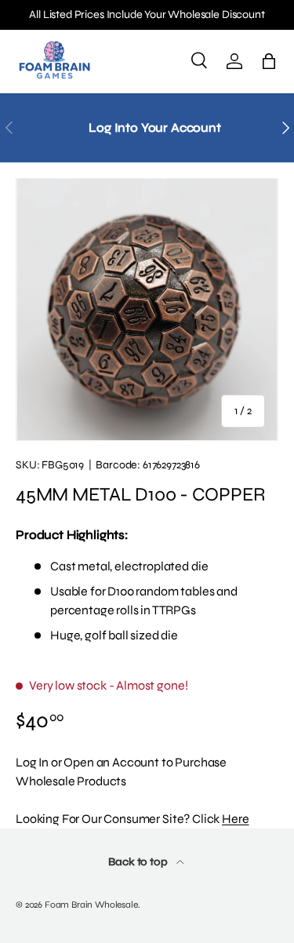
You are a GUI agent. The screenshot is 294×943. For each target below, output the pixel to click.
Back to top (138, 861)
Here (235, 818)
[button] (269, 61)
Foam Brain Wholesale (91, 904)
